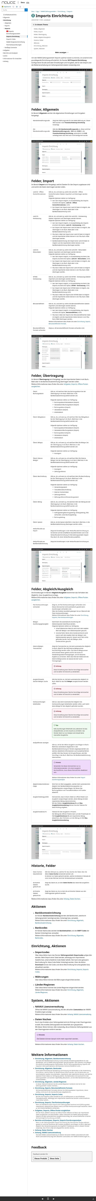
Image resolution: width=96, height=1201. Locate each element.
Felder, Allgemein (39, 29)
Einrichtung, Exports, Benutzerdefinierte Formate (53, 1088)
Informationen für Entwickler (12, 58)
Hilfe (27, 2)
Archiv (5, 56)
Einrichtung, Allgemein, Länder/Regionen (50, 1082)
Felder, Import (38, 32)
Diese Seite (54, 1158)
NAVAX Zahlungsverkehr (48, 11)
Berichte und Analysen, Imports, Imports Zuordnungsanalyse (58, 1120)
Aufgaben (6, 50)
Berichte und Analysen (10, 53)
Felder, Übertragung (40, 34)
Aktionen (36, 43)
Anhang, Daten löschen (72, 899)
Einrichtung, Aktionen (41, 46)
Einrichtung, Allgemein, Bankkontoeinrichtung (53, 1059)
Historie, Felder (38, 40)
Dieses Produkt (40, 1158)
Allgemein (6, 17)
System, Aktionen (39, 48)
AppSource (7, 6)
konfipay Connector (11, 47)
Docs (23, 2)
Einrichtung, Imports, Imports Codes (49, 1094)
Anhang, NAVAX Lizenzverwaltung (79, 1014)
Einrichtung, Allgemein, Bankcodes (48, 1068)
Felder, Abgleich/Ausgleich (42, 37)
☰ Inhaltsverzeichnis (9, 15)
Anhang (5, 61)
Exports (7, 26)
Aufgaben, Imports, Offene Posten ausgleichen (52, 1110)
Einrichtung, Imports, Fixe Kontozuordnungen (52, 1102)
